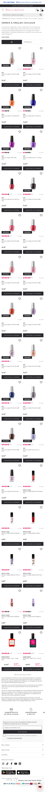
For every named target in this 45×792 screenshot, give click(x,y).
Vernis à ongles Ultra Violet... (9, 157)
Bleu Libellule (12, 18)
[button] (33, 9)
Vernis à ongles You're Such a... (31, 449)
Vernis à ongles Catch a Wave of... (32, 116)
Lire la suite (5, 37)
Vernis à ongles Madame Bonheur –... (33, 575)
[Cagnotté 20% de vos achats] (22, 2)
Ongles (26, 18)
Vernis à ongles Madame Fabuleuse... (33, 491)
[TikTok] (7, 765)
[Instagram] (3, 765)
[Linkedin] (19, 765)
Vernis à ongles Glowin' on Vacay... (32, 157)
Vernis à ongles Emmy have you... (11, 199)
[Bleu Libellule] (17, 9)
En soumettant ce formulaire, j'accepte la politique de (21, 737)
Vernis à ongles (33, 18)
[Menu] (3, 9)
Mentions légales (6, 778)
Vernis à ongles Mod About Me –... (11, 491)
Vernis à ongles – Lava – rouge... (10, 658)
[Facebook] (11, 765)
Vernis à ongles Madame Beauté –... (11, 533)
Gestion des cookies (11, 780)
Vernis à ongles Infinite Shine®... (10, 74)
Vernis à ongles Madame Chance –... (11, 575)
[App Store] (23, 774)
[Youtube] (15, 765)
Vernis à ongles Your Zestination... (11, 116)
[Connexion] (37, 9)
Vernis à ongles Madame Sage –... (32, 533)
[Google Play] (9, 774)
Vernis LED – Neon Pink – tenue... (32, 658)
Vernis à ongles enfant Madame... (11, 616)
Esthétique (20, 18)
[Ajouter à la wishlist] (19, 49)
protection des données (15, 738)
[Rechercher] (40, 15)
